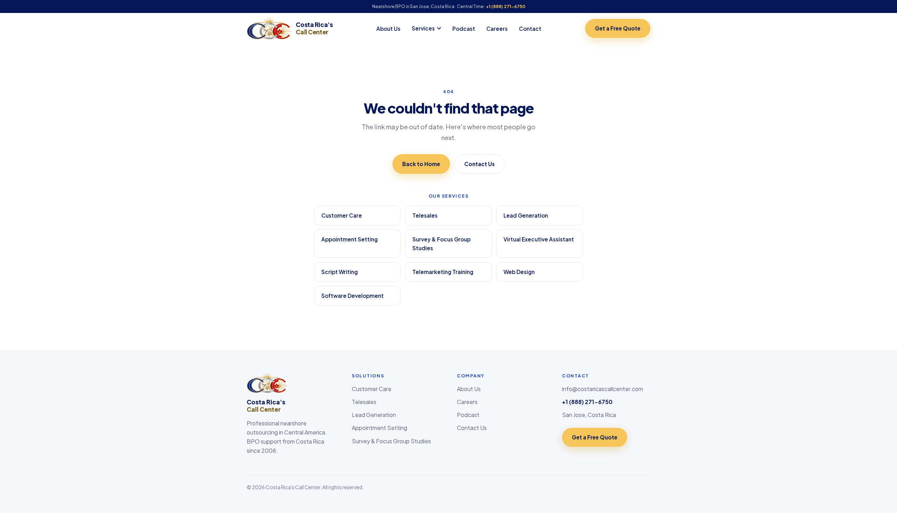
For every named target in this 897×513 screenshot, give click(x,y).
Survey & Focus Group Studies (441, 244)
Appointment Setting (349, 239)
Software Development (352, 295)
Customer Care (341, 215)
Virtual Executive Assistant (539, 239)
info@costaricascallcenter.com (602, 388)
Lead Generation (526, 215)
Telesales (425, 215)
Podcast (463, 28)
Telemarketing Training (442, 271)
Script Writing (339, 271)
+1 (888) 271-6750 (505, 6)
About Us (388, 28)
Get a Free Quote (618, 28)
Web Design (519, 271)
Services (423, 28)
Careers (497, 28)
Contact (530, 28)
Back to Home (421, 163)
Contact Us (479, 163)
